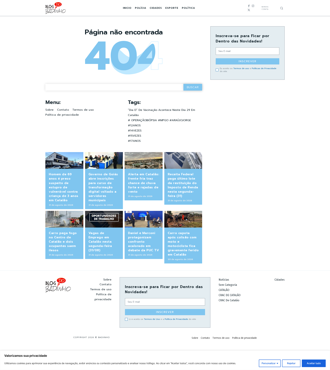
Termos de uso (241, 68)
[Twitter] (249, 10)
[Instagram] (253, 6)
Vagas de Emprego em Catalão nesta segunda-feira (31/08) (100, 242)
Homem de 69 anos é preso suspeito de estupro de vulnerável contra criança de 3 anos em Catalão (63, 187)
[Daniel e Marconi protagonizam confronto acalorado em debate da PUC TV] (144, 219)
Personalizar (269, 363)
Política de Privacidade (176, 319)
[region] (165, 360)
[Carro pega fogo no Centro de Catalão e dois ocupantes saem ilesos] (64, 219)
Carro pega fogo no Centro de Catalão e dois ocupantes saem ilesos (63, 242)
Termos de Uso (152, 319)
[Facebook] (249, 6)
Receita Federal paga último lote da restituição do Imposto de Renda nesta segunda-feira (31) (183, 185)
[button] (281, 8)
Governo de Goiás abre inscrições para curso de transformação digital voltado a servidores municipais (103, 187)
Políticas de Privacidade (264, 68)
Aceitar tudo (314, 363)
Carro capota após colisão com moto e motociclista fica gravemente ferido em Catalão (183, 244)
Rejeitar (291, 363)
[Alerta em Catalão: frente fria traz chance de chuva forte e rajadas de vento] (144, 160)
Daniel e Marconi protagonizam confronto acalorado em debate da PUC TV (143, 242)
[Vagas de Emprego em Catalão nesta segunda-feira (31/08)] (104, 219)
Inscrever (247, 61)
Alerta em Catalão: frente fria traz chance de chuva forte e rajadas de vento (143, 183)
